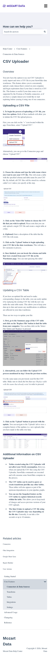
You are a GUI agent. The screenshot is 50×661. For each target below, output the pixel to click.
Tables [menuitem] (9, 597)
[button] (45, 581)
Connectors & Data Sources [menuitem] (18, 586)
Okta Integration (8, 550)
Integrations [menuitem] (11, 602)
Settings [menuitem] (10, 607)
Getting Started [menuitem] (10, 576)
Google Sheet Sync (9, 556)
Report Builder (8, 563)
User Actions (7, 569)
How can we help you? (18, 26)
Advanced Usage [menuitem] (10, 612)
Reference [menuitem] (8, 622)
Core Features (22, 48)
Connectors (7, 544)
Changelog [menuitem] (8, 617)
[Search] (44, 31)
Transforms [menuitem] (11, 592)
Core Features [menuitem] (9, 581)
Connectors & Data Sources (13, 54)
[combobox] (22, 31)
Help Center (7, 48)
